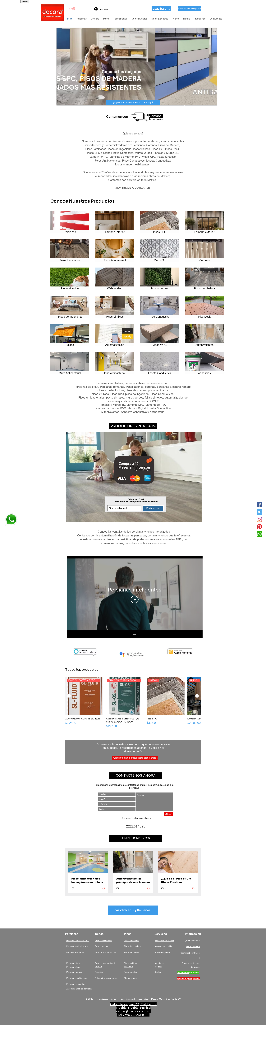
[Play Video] (135, 599)
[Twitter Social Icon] (259, 512)
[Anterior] (69, 696)
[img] (114, 250)
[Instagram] (259, 519)
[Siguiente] (197, 696)
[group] (133, 702)
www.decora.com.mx (106, 999)
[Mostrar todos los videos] (135, 635)
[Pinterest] (259, 526)
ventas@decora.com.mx (133, 1011)
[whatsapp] (259, 534)
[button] (72, 8)
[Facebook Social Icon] (259, 504)
